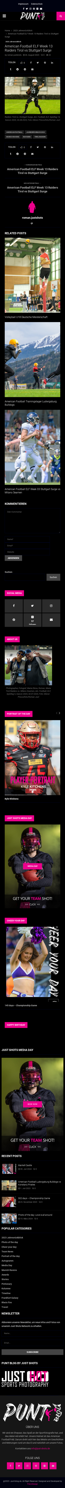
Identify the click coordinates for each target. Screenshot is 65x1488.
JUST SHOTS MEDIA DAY (19, 818)
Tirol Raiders (40, 137)
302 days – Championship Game (34, 1198)
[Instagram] (27, 1465)
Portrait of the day (11, 1256)
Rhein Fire (7, 1302)
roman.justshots (14, 55)
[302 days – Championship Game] (9, 1202)
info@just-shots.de (40, 1448)
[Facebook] (10, 1465)
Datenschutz (36, 4)
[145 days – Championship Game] (32, 964)
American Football (14, 132)
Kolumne (6, 1288)
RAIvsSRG (27, 137)
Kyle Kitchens (11, 799)
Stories (5, 1279)
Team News (7, 1251)
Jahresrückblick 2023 (35, 132)
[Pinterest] (35, 1465)
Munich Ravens (12, 137)
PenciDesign (32, 1484)
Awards (5, 1274)
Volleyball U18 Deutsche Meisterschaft (26, 317)
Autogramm (7, 1260)
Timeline (6, 1293)
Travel (5, 1307)
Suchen (8, 572)
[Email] (53, 1465)
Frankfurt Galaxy (10, 1298)
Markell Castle (25, 1165)
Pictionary (7, 1284)
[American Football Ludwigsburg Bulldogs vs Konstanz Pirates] (9, 1185)
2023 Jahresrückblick (13, 42)
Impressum (23, 4)
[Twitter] (18, 1465)
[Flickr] (44, 1465)
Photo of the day (10, 1242)
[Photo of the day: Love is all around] (9, 1218)
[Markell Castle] (9, 1169)
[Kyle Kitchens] (32, 757)
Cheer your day (9, 1247)
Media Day (7, 1265)
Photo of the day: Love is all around (35, 1215)
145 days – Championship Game (21, 1005)
